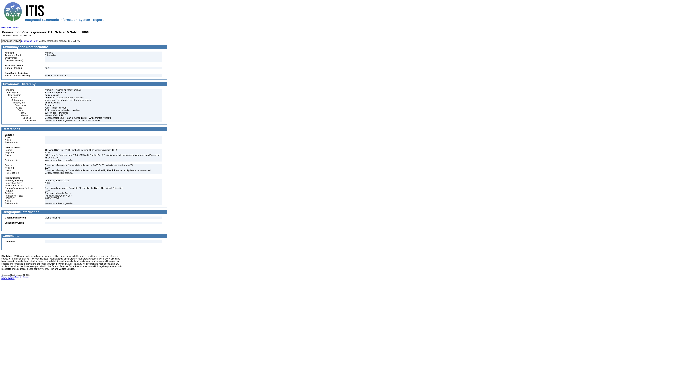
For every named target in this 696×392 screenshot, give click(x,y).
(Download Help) (29, 41)
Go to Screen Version (10, 27)
